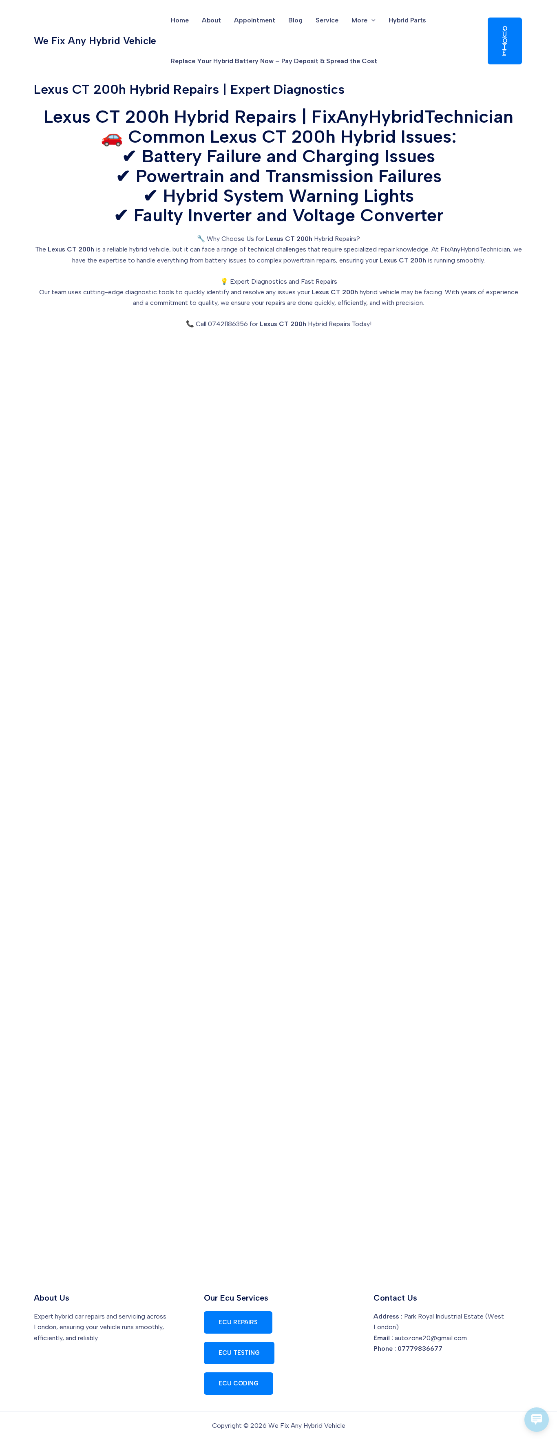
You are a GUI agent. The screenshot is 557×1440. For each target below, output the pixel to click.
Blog (295, 20)
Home (180, 20)
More (359, 20)
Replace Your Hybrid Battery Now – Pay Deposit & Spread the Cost (274, 61)
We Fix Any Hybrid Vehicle (95, 40)
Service (327, 20)
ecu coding (239, 1383)
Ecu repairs (238, 1322)
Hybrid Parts (407, 20)
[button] (371, 20)
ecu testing (239, 1352)
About (211, 20)
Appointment (254, 20)
